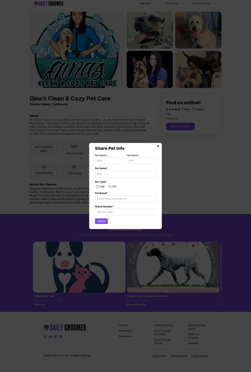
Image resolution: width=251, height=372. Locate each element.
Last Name (133, 155)
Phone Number (104, 206)
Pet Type (101, 182)
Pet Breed (101, 193)
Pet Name (101, 168)
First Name (101, 155)
